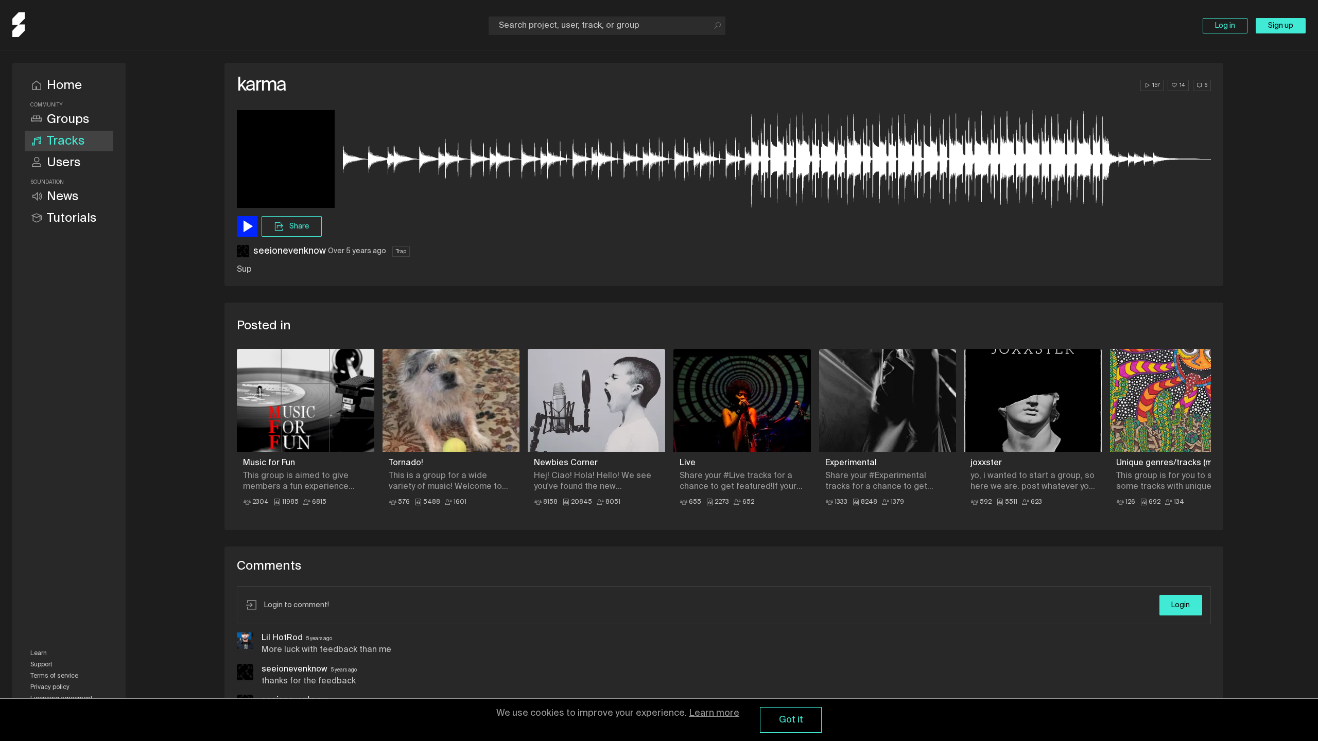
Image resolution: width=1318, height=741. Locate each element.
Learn (38, 653)
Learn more (714, 713)
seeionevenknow (289, 251)
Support (41, 665)
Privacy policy (50, 687)
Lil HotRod (282, 638)
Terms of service (54, 676)
